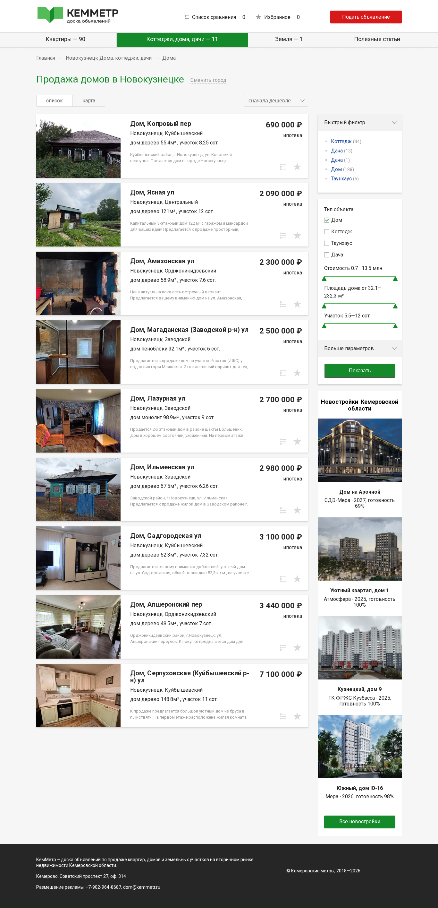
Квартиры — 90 (65, 39)
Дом (342, 169)
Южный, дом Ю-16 (360, 788)
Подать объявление (366, 17)
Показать (360, 370)
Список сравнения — (218, 17)
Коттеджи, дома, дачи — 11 (182, 39)
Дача (341, 151)
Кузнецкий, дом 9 (360, 689)
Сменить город (208, 80)
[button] (276, 101)
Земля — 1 (289, 39)
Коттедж (346, 141)
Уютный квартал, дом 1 (359, 590)
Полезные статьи (377, 39)
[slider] (324, 278)
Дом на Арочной (359, 492)
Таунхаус (345, 179)
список (54, 101)
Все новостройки (359, 821)
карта (88, 101)
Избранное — (282, 17)
